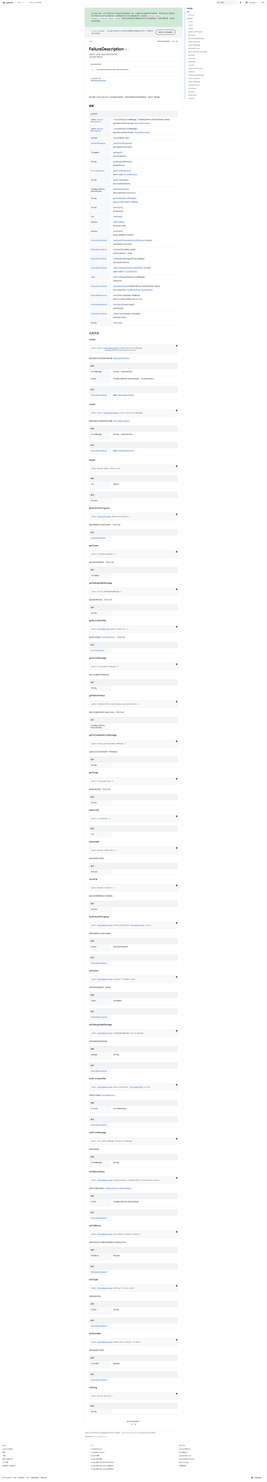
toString (117, 323)
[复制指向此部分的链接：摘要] (96, 106)
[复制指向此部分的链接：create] (97, 339)
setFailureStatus (120, 286)
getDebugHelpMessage (121, 162)
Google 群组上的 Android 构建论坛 (102, 1466)
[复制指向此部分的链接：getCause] (100, 545)
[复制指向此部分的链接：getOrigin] (100, 773)
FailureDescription (97, 121)
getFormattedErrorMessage (124, 198)
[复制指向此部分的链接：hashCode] (101, 810)
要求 (4, 1452)
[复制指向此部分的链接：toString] (99, 1387)
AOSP (91, 41)
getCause (117, 152)
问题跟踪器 (182, 1466)
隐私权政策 (35, 1477)
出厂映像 (5, 1462)
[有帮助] (173, 41)
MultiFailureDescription (98, 80)
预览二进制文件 (8, 1459)
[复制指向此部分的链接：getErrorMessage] (108, 658)
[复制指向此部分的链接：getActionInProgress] (112, 508)
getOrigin (117, 207)
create (116, 119)
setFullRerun (118, 295)
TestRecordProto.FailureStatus (139, 290)
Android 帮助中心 (184, 1449)
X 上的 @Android (96, 1449)
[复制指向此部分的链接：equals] (97, 460)
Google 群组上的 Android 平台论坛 (102, 1462)
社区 (14, 1477)
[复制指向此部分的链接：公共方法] (101, 333)
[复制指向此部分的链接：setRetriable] (103, 1333)
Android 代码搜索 (35, 2)
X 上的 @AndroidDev (98, 1452)
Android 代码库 (8, 1449)
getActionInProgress (121, 143)
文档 (19, 2)
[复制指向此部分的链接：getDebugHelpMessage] (114, 583)
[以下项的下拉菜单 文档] (24, 2)
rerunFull (117, 231)
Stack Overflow (184, 1462)
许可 (27, 1477)
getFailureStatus (120, 189)
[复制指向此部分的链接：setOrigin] (100, 1279)
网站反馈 (44, 1477)
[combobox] (226, 2)
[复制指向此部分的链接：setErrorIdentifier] (108, 1078)
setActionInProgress (121, 240)
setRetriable (118, 314)
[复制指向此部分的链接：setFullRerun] (103, 1226)
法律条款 (21, 1477)
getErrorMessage (120, 180)
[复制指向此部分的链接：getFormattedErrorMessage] (119, 735)
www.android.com (185, 1456)
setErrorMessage (120, 277)
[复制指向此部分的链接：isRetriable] (101, 842)
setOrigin (117, 304)
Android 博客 (95, 1456)
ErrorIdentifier (97, 171)
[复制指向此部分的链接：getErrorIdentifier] (108, 620)
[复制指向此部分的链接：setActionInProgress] (111, 917)
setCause (116, 249)
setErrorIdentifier (121, 268)
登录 (263, 2)
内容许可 (105, 1433)
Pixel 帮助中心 (183, 1452)
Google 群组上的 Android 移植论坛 (102, 1469)
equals (116, 138)
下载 (4, 1456)
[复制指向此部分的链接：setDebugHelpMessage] (114, 1025)
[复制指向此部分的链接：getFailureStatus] (107, 695)
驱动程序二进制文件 (9, 1466)
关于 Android (7, 1477)
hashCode (117, 217)
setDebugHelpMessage (121, 259)
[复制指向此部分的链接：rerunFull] (99, 879)
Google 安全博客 (96, 1459)
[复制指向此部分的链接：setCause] (100, 971)
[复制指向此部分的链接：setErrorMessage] (108, 1132)
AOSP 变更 (95, 21)
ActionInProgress (98, 143)
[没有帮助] (176, 41)
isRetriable (118, 222)
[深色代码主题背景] (176, 346)
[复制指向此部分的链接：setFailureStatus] (107, 1172)
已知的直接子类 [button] (98, 79)
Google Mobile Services (186, 1459)
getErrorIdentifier (121, 171)
